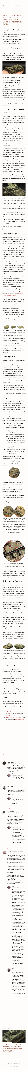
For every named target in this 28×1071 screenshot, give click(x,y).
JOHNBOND (10, 786)
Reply (8, 783)
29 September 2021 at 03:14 (14, 788)
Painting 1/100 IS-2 (11, 721)
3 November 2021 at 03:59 (17, 851)
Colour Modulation (11, 295)
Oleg (13, 774)
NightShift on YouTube (14, 723)
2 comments (9, 1053)
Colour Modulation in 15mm (13, 717)
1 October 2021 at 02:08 (17, 775)
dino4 (18, 1066)
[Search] (25, 2)
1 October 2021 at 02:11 (20, 797)
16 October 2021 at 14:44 (13, 812)
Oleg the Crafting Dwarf (12, 6)
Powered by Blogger (15, 1063)
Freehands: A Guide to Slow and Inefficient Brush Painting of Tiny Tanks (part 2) (12, 1048)
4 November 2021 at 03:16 (18, 970)
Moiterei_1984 (11, 811)
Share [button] (3, 754)
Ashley (9, 851)
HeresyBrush (10, 762)
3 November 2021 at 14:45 (18, 887)
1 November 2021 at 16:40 (18, 827)
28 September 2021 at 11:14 (14, 763)
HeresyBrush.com (10, 715)
